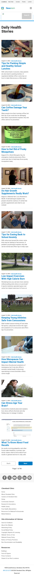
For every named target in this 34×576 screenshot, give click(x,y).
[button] (31, 8)
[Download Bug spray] (17, 134)
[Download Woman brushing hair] (17, 176)
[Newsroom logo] (10, 8)
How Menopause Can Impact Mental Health (12, 360)
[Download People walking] (17, 261)
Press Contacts (6, 556)
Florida (23, 1)
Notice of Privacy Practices (9, 540)
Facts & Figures (6, 553)
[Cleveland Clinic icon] (2, 8)
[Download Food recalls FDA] (17, 428)
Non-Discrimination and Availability (11, 542)
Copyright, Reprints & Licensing (10, 532)
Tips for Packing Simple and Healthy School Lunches (13, 66)
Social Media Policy (7, 530)
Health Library (5, 506)
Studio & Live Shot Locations (10, 558)
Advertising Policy (6, 527)
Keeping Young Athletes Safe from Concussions (13, 319)
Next (25, 463)
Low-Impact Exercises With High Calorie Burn (13, 277)
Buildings (4, 551)
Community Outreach (7, 501)
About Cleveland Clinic (8, 494)
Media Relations (6, 514)
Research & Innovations (8, 504)
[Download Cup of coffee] (17, 93)
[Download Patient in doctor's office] (17, 345)
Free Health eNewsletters (9, 509)
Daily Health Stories (16, 60)
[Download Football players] (17, 303)
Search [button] (26, 15)
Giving (3, 499)
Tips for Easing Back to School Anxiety (13, 236)
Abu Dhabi (10, 1)
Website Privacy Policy (8, 537)
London (30, 1)
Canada (18, 1)
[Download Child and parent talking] (17, 220)
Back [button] (8, 463)
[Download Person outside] (17, 388)
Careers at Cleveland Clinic (9, 497)
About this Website (7, 525)
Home (3, 492)
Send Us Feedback (6, 522)
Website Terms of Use (8, 535)
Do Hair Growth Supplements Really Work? (15, 192)
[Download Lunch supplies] (17, 48)
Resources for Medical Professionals (12, 511)
